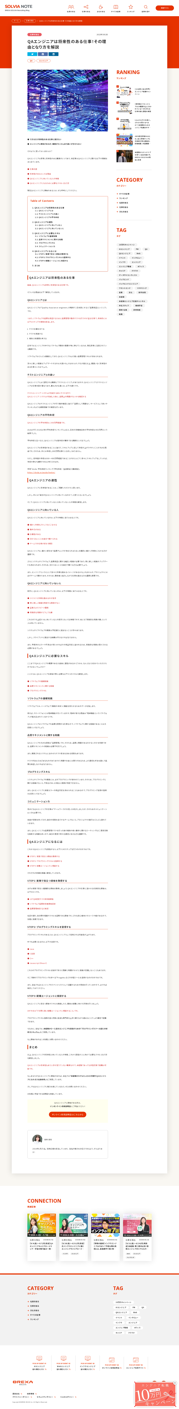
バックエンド (124, 279)
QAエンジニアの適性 (44, 222)
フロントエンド (125, 288)
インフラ (122, 262)
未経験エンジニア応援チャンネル (132, 301)
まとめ (37, 265)
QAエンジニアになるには (45, 251)
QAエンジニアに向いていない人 (51, 228)
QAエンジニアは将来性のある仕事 (49, 207)
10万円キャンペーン (127, 245)
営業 (121, 292)
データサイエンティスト (128, 275)
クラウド (135, 271)
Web (139, 253)
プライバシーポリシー (21, 1397)
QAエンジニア (124, 253)
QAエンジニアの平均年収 (49, 217)
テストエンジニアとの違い (49, 214)
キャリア (122, 271)
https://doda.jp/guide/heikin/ (41, 472)
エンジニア (43, 60)
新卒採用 (142, 292)
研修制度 (137, 310)
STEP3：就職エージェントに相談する (53, 260)
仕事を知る (123, 207)
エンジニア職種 (125, 266)
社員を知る (123, 203)
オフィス (141, 266)
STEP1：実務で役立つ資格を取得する (53, 254)
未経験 (121, 297)
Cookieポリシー (67, 1397)
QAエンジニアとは (46, 210)
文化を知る (123, 212)
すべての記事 (124, 194)
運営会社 (16, 1394)
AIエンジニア (124, 249)
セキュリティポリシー (45, 1397)
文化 (130, 292)
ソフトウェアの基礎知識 (48, 236)
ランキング (123, 198)
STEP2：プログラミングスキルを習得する (55, 257)
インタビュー (137, 258)
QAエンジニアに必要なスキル (47, 233)
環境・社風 (123, 310)
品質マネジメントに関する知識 (51, 239)
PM (137, 249)
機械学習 (139, 305)
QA (31, 60)
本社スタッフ (124, 305)
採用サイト (165, 8)
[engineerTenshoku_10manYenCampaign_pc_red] (155, 1383)
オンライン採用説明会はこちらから (67, 1114)
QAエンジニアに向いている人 (50, 225)
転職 (121, 314)
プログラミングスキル (47, 243)
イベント (122, 258)
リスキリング (142, 288)
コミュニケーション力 (47, 246)
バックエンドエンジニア (128, 284)
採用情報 (30, 1394)
